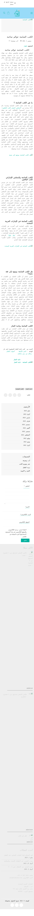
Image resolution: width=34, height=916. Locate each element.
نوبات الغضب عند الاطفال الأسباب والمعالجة (18, 861)
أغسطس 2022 (25, 435)
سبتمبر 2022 (26, 431)
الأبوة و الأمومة (25, 471)
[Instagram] (21, 905)
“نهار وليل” (11, 235)
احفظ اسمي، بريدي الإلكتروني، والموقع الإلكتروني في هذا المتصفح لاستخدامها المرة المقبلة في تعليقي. (16, 533)
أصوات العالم (11, 351)
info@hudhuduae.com (16, 877)
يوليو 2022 (26, 438)
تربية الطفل (26, 467)
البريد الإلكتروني (25, 514)
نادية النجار (29, 389)
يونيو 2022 (27, 442)
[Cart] (8, 13)
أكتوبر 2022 (26, 428)
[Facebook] (19, 395)
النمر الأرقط (22, 351)
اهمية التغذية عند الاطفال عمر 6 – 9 (20, 867)
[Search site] (4, 13)
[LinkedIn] (10, 395)
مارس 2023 (26, 417)
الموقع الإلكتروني (24, 522)
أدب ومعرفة (14, 41)
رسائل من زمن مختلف (25, 353)
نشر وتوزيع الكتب (24, 464)
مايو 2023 (27, 410)
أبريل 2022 (26, 445)
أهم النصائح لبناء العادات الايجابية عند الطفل (18, 855)
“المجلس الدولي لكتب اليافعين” (11, 108)
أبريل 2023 (26, 414)
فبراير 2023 (26, 421)
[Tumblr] (5, 395)
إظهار (25, 46)
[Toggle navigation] (32, 13)
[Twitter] (15, 395)
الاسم (27, 507)
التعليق (26, 486)
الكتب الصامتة (19, 389)
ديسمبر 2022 (26, 424)
